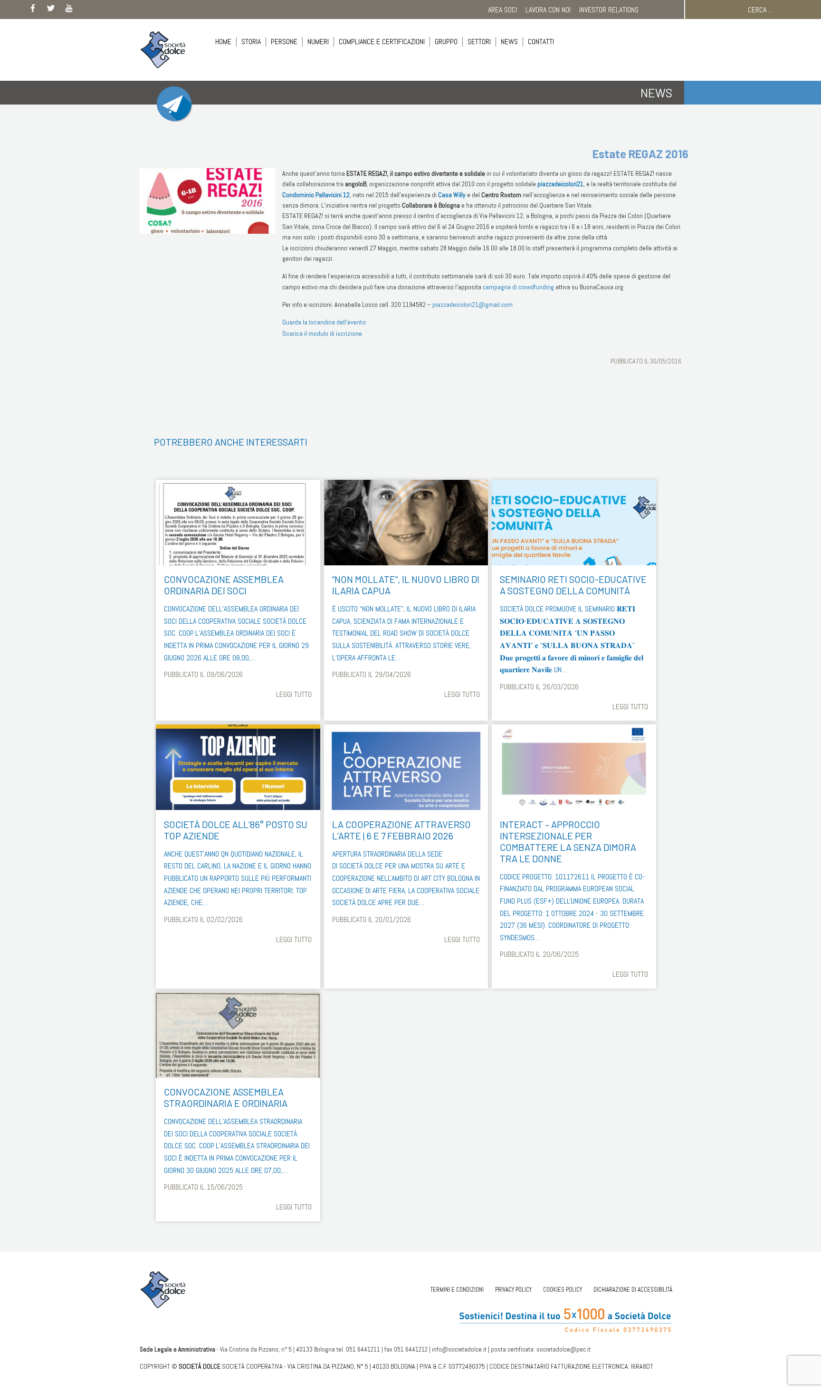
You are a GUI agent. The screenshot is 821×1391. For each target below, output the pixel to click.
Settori (479, 42)
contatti (541, 42)
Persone (284, 42)
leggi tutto (294, 694)
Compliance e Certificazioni (382, 42)
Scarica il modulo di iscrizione (322, 333)
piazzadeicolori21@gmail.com (472, 304)
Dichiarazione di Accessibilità (632, 1289)
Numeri (318, 42)
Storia (251, 42)
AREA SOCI (502, 10)
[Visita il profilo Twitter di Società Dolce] (51, 10)
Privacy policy (513, 1289)
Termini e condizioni (457, 1289)
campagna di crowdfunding (518, 287)
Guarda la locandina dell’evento (324, 322)
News (509, 42)
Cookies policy (562, 1289)
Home (223, 42)
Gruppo (446, 42)
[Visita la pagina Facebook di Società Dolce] (33, 10)
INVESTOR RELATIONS (609, 10)
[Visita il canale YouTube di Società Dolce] (69, 10)
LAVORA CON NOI (548, 10)
